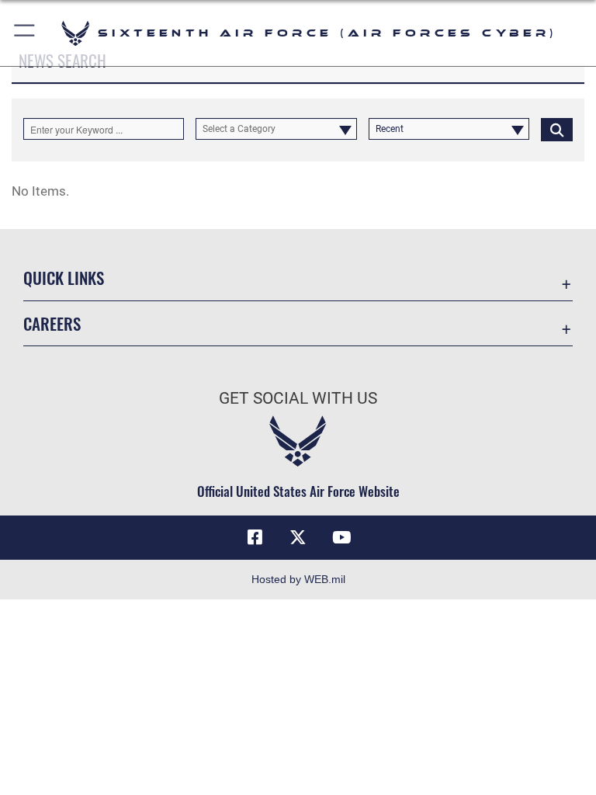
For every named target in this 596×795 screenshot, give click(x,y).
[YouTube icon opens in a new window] (341, 537)
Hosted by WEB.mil (298, 579)
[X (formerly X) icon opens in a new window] (298, 537)
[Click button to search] (557, 129)
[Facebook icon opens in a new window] (254, 537)
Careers (52, 323)
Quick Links (63, 278)
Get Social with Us (298, 398)
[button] (25, 33)
